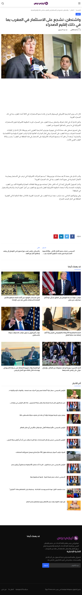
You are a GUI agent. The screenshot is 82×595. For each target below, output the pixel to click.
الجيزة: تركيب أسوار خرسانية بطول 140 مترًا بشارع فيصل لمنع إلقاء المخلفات (40, 452)
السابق (44, 247)
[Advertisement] (41, 95)
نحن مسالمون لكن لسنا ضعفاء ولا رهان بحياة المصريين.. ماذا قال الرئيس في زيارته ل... (37, 403)
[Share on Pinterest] (55, 236)
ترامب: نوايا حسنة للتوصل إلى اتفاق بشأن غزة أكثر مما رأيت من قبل (62, 299)
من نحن (4, 589)
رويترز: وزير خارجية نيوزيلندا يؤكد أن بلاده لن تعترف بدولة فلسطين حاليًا (42, 415)
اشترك (46, 565)
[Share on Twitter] (67, 236)
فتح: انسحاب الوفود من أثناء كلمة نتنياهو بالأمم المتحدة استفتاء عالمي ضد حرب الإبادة (22, 299)
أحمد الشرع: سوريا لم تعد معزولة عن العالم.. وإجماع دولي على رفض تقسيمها (62, 369)
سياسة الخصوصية (22, 589)
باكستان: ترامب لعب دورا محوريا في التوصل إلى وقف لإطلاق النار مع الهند (21, 252)
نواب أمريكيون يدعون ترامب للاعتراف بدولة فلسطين (24, 334)
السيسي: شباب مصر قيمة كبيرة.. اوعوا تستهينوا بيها (47, 477)
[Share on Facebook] (72, 236)
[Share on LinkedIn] (61, 236)
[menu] (79, 3)
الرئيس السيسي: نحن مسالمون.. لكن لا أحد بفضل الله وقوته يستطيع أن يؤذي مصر (38, 464)
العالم (72, 10)
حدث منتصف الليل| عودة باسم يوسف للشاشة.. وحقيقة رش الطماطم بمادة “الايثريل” (37, 489)
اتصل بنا (11, 589)
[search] (2, 3)
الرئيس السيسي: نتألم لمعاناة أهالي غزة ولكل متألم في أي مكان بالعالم (42, 427)
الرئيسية (78, 10)
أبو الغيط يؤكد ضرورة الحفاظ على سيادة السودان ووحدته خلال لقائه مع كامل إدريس (21, 369)
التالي (38, 247)
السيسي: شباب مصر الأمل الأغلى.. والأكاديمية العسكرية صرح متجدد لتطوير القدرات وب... (58, 252)
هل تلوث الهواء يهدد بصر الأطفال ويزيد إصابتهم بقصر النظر (45, 502)
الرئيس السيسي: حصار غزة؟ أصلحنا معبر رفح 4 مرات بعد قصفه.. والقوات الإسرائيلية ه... (36, 390)
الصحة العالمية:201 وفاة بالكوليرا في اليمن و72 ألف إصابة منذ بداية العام (62, 334)
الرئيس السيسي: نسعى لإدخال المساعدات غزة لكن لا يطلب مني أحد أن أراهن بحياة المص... (35, 440)
